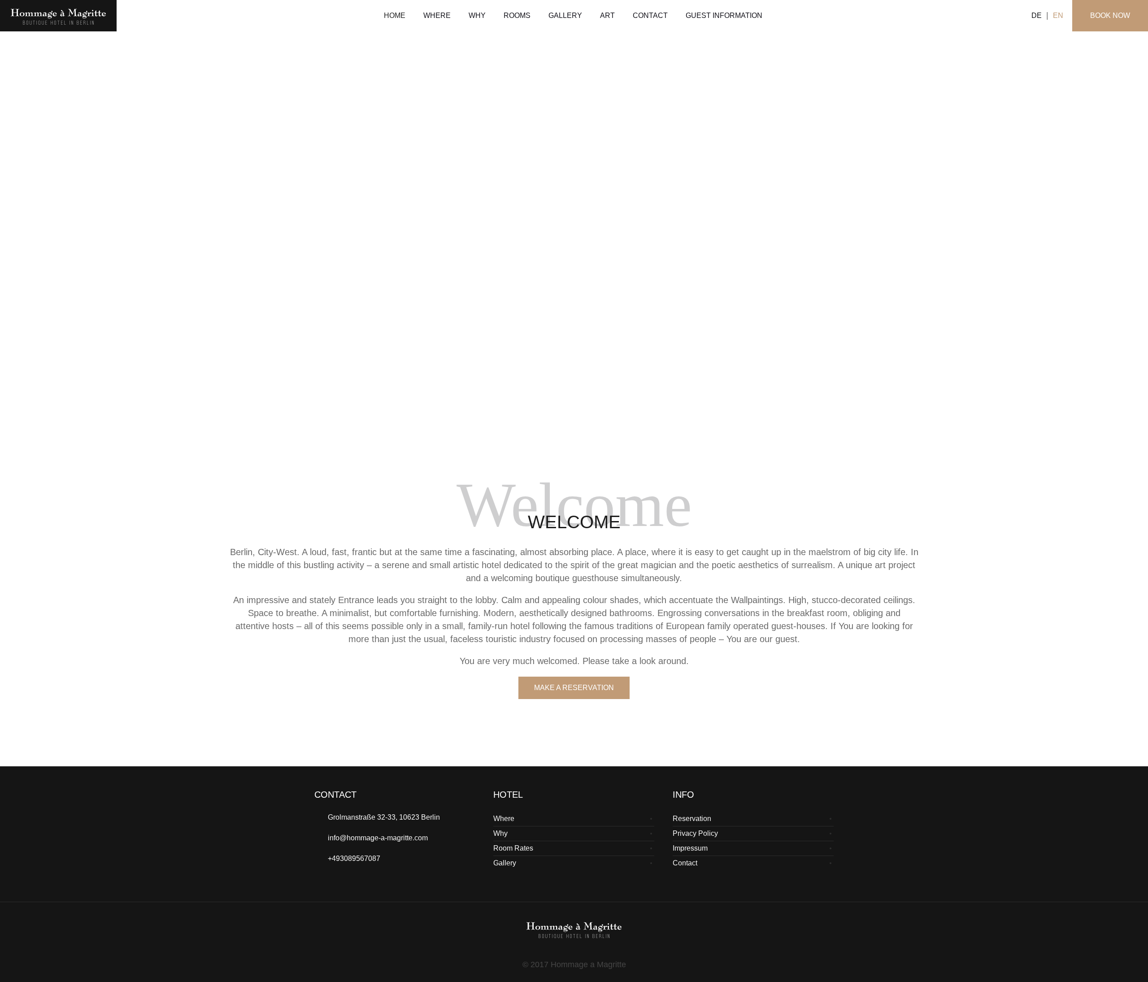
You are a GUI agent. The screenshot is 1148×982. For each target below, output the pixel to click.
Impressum (690, 848)
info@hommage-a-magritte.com (378, 838)
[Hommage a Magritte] (574, 929)
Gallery (504, 863)
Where (503, 818)
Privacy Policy (695, 833)
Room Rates (513, 848)
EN (1058, 15)
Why (500, 833)
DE (1036, 15)
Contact (685, 863)
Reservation (692, 818)
